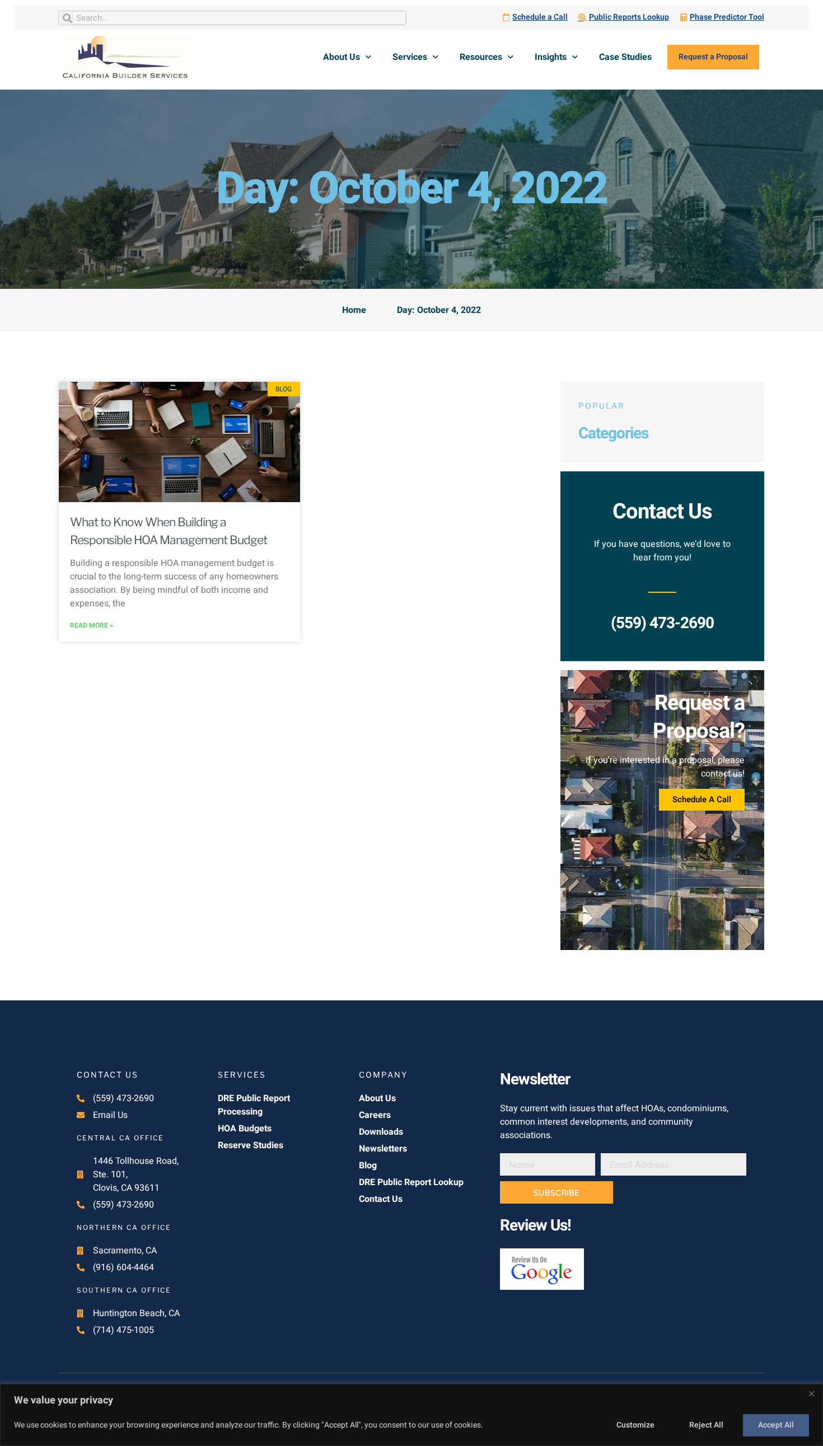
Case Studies (625, 57)
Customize (635, 1425)
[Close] (811, 1393)
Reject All (706, 1425)
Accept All (776, 1425)
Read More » (91, 625)
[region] (411, 1415)
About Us (341, 57)
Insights (551, 57)
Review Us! (535, 1225)
